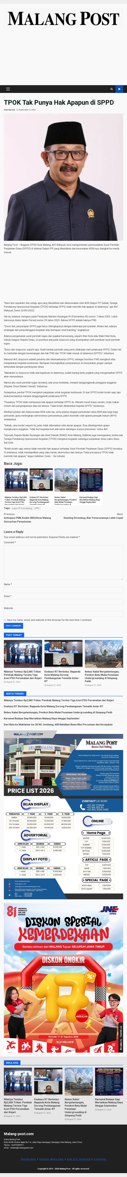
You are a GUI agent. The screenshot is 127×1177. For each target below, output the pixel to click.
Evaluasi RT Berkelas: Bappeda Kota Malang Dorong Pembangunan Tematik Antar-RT (63, 654)
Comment (10, 542)
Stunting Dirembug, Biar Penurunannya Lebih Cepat (93, 516)
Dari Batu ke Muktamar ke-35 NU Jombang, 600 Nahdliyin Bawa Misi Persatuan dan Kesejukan (58, 724)
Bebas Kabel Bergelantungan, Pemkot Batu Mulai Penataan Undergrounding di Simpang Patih (104, 654)
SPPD (37, 508)
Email (7, 596)
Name (8, 584)
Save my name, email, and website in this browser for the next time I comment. (49, 620)
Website (8, 608)
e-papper (119, 89)
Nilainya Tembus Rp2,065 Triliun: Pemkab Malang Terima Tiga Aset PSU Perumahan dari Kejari (23, 654)
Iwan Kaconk (9, 110)
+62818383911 (17, 1145)
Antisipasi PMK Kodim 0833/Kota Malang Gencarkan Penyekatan (27, 518)
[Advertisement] (63, 58)
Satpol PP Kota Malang (22, 508)
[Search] (112, 89)
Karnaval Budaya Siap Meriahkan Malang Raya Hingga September (42, 718)
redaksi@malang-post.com (21, 1148)
